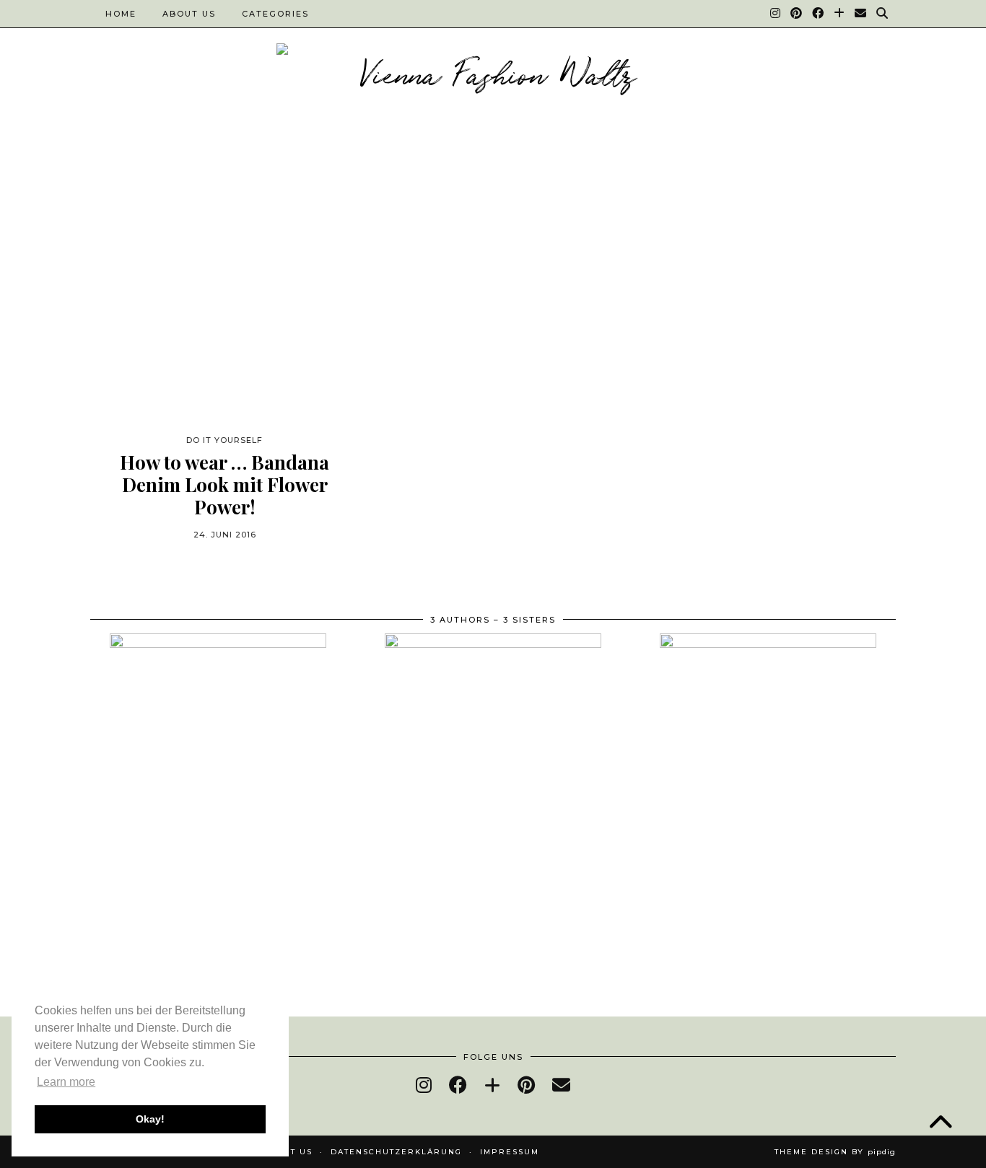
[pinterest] (526, 1085)
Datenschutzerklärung (396, 1151)
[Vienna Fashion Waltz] (493, 77)
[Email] (861, 13)
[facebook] (458, 1085)
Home (120, 14)
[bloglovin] (492, 1085)
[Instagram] (776, 13)
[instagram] (424, 1085)
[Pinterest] (796, 13)
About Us (189, 14)
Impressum (509, 1151)
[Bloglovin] (840, 13)
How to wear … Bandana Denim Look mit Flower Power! (224, 485)
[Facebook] (818, 13)
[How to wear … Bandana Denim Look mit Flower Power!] (224, 297)
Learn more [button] (66, 1082)
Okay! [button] (150, 1119)
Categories (275, 14)
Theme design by (835, 1151)
